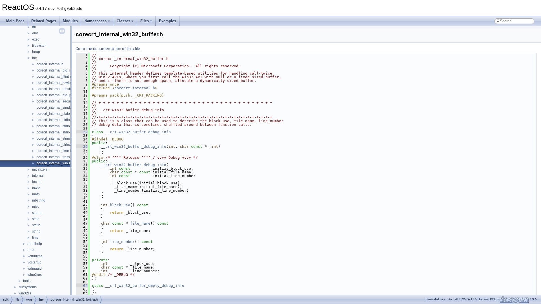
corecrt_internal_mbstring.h (58, 89)
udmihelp (35, 244)
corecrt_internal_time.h (54, 151)
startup (37, 213)
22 (82, 132)
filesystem (39, 46)
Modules (70, 21)
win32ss (25, 293)
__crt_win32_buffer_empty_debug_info (144, 285)
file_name (140, 223)
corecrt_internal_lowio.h (55, 83)
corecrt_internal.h (50, 64)
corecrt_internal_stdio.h (55, 120)
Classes (123, 21)
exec (35, 39)
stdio (35, 219)
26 (82, 146)
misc (35, 207)
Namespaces (96, 21)
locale (36, 182)
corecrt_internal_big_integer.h (60, 70)
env (35, 33)
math (36, 194)
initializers (40, 169)
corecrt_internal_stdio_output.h (60, 132)
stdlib (36, 225)
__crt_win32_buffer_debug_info (138, 132)
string (36, 231)
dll (34, 27)
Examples (167, 21)
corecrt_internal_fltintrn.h (56, 77)
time (35, 238)
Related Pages (43, 21)
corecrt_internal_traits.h (55, 157)
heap (36, 52)
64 (82, 285)
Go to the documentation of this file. (108, 48)
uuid (31, 250)
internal (38, 176)
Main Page (15, 21)
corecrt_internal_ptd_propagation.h (64, 95)
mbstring (38, 200)
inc (34, 58)
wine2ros (35, 275)
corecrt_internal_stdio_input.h (59, 126)
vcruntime (35, 256)
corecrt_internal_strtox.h (55, 145)
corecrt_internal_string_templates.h (64, 138)
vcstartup (34, 262)
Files (144, 21)
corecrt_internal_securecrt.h (58, 101)
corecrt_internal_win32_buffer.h (61, 163)
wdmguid (35, 269)
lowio (36, 188)
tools (26, 281)
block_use (120, 205)
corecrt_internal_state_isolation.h (62, 114)
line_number (122, 242)
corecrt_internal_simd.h (55, 107)
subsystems (28, 287)
